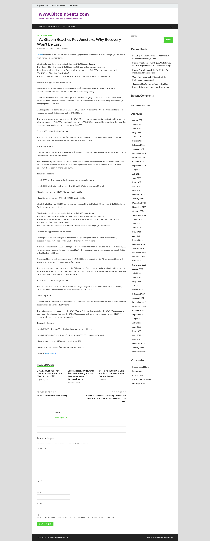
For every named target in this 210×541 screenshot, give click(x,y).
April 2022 (136, 335)
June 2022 (136, 327)
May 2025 (136, 182)
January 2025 (138, 198)
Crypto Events (138, 375)
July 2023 (136, 273)
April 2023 (136, 285)
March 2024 (137, 240)
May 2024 (136, 232)
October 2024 (138, 211)
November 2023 (139, 256)
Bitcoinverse (74, 6)
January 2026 (138, 149)
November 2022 (139, 306)
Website (41, 504)
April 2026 (136, 136)
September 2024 (139, 215)
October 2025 (138, 161)
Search (134, 36)
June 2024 (136, 227)
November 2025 (139, 157)
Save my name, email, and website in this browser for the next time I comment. (75, 518)
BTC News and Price (59, 6)
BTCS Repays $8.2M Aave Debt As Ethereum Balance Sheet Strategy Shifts (49, 373)
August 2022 (137, 318)
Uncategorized (138, 383)
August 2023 (137, 269)
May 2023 (136, 281)
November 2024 (139, 207)
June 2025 (136, 178)
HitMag (170, 537)
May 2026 (136, 132)
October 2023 (138, 260)
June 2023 (136, 277)
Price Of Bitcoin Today (141, 379)
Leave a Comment (61, 49)
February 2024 (138, 244)
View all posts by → (62, 417)
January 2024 (138, 248)
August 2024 (137, 219)
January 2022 (138, 347)
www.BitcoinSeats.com (64, 14)
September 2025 (139, 165)
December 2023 (139, 252)
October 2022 (138, 310)
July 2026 (136, 124)
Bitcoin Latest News (44, 35)
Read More (49, 353)
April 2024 (136, 236)
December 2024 (139, 203)
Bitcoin (40, 54)
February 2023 (138, 294)
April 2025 (136, 186)
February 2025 (138, 194)
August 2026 (137, 120)
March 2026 (137, 141)
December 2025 (139, 153)
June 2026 (136, 128)
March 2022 (137, 339)
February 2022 (138, 343)
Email (40, 492)
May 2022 (136, 331)
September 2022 (139, 314)
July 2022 (136, 323)
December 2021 (139, 351)
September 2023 (139, 265)
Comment (42, 449)
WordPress (159, 537)
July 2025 (136, 174)
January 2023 (138, 298)
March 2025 (137, 190)
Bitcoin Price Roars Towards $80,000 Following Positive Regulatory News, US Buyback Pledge (81, 374)
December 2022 (139, 302)
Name (40, 481)
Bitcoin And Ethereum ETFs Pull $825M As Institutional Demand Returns (111, 373)
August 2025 (137, 169)
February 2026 (138, 145)
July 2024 (136, 223)
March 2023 (137, 289)
